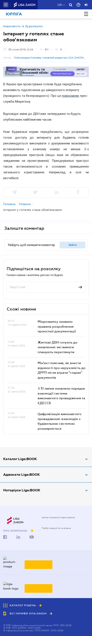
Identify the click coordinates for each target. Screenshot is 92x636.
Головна (9, 204)
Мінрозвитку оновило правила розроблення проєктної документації (57, 326)
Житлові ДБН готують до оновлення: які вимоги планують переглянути (57, 347)
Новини (25, 204)
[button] (5, 4)
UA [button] (60, 4)
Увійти (72, 244)
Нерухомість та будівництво (23, 26)
